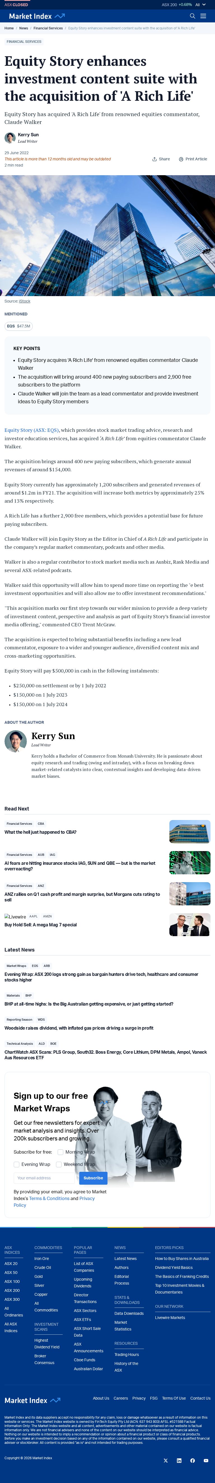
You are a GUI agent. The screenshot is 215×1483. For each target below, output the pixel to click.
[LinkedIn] (179, 1460)
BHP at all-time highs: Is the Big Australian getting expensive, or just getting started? (88, 1004)
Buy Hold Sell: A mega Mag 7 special (40, 925)
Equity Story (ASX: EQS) (31, 430)
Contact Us (200, 1398)
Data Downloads (129, 1314)
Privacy (139, 1398)
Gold (38, 1277)
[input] (44, 1178)
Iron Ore (41, 1259)
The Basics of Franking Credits (182, 1277)
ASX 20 (10, 1264)
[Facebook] (192, 1460)
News (23, 28)
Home (9, 28)
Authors (121, 1268)
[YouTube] (206, 1460)
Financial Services (48, 28)
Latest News (125, 1259)
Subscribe (93, 1178)
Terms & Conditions (49, 1198)
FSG (154, 1398)
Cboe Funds (84, 1360)
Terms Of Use (174, 1398)
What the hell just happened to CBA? (40, 832)
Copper (41, 1295)
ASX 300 (12, 1300)
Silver (39, 1286)
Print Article (196, 159)
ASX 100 (12, 1282)
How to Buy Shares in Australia (182, 1259)
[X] (165, 1460)
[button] (24, 42)
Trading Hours (126, 1355)
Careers (121, 1398)
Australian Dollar (88, 1369)
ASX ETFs (82, 1320)
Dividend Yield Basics (174, 1268)
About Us (101, 1398)
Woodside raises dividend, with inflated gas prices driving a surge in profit (78, 1028)
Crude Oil (42, 1268)
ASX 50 (10, 1273)
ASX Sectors (85, 1311)
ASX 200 (169, 5)
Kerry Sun (28, 135)
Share (164, 159)
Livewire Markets (170, 1318)
